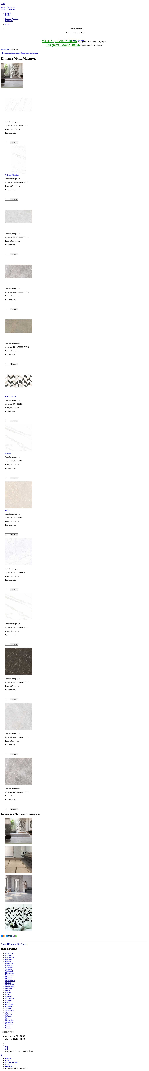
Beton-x (8, 961)
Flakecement (9, 973)
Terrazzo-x (9, 1022)
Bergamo (8, 959)
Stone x (7, 1018)
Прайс (7, 15)
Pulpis (7, 510)
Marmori (8, 983)
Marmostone (9, 985)
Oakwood (8, 996)
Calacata (8, 453)
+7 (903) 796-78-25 (8, 7)
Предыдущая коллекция (11, 53)
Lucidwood (9, 975)
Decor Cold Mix (11, 396)
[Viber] (14, 936)
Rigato (7, 1002)
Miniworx (8, 989)
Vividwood (9, 1024)
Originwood (9, 998)
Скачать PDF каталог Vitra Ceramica (14, 944)
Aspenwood (9, 957)
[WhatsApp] (16, 936)
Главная (8, 13)
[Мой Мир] (7, 936)
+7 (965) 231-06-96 (8, 9)
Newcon (8, 992)
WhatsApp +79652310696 (59, 41)
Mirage (7, 990)
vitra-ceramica (6, 49)
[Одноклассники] (4, 936)
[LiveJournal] (11, 936)
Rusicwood (9, 1006)
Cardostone (9, 963)
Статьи (7, 24)
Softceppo (8, 1014)
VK (6, 1047)
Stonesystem (9, 1020)
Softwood (8, 1016)
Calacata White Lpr (12, 175)
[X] (9, 936)
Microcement (9, 987)
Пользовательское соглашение (16, 1068)
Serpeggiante (9, 1010)
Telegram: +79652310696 (63, 45)
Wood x (8, 1028)
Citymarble (9, 967)
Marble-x (8, 977)
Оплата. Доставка (11, 19)
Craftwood (9, 971)
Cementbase (9, 965)
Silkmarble (9, 1012)
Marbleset (8, 979)
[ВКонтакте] (2, 936)
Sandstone (8, 1008)
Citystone (8, 969)
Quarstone (8, 1000)
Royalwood (9, 1004)
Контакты (9, 21)
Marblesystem (10, 981)
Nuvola (7, 994)
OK (6, 1049)
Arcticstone (9, 953)
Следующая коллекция (29, 53)
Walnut (7, 1026)
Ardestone (8, 955)
